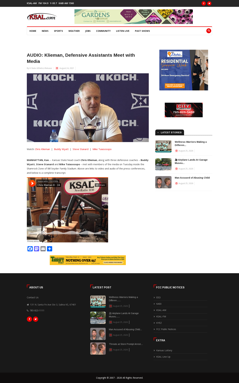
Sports (58, 30)
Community (103, 30)
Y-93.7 (53, 3)
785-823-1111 (37, 310)
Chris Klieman (42, 149)
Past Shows (142, 30)
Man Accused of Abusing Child (192, 177)
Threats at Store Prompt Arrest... (126, 344)
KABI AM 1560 (66, 3)
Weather (74, 30)
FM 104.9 (43, 3)
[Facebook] (204, 3)
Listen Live (122, 30)
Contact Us (33, 297)
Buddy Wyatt (61, 149)
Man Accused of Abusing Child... (125, 329)
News (45, 30)
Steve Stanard (80, 149)
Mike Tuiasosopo (102, 149)
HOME (32, 30)
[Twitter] (209, 3)
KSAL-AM (32, 3)
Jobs (88, 30)
